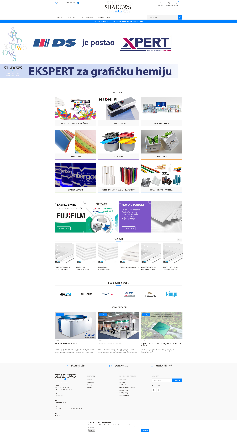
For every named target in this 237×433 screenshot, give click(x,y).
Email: (86, 25)
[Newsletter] (136, 22)
